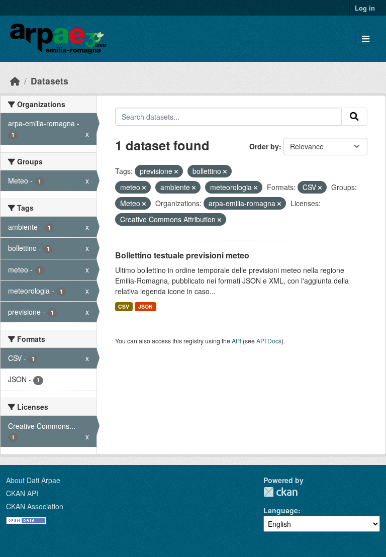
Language (280, 510)
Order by (264, 146)
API (236, 340)
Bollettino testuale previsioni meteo (182, 255)
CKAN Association (34, 506)
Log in (365, 8)
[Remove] (176, 171)
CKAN (280, 492)
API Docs (268, 340)
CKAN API (22, 493)
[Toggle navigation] (365, 39)
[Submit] (354, 117)
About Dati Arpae (33, 480)
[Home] (15, 80)
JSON (145, 306)
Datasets (49, 80)
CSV (123, 306)
